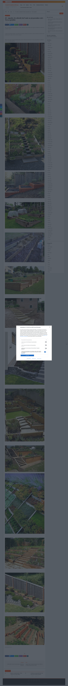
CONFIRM (27, 355)
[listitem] (34, 339)
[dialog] (34, 343)
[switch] (45, 342)
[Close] (50, 327)
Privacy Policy (39, 358)
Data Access (34, 358)
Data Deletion (29, 358)
